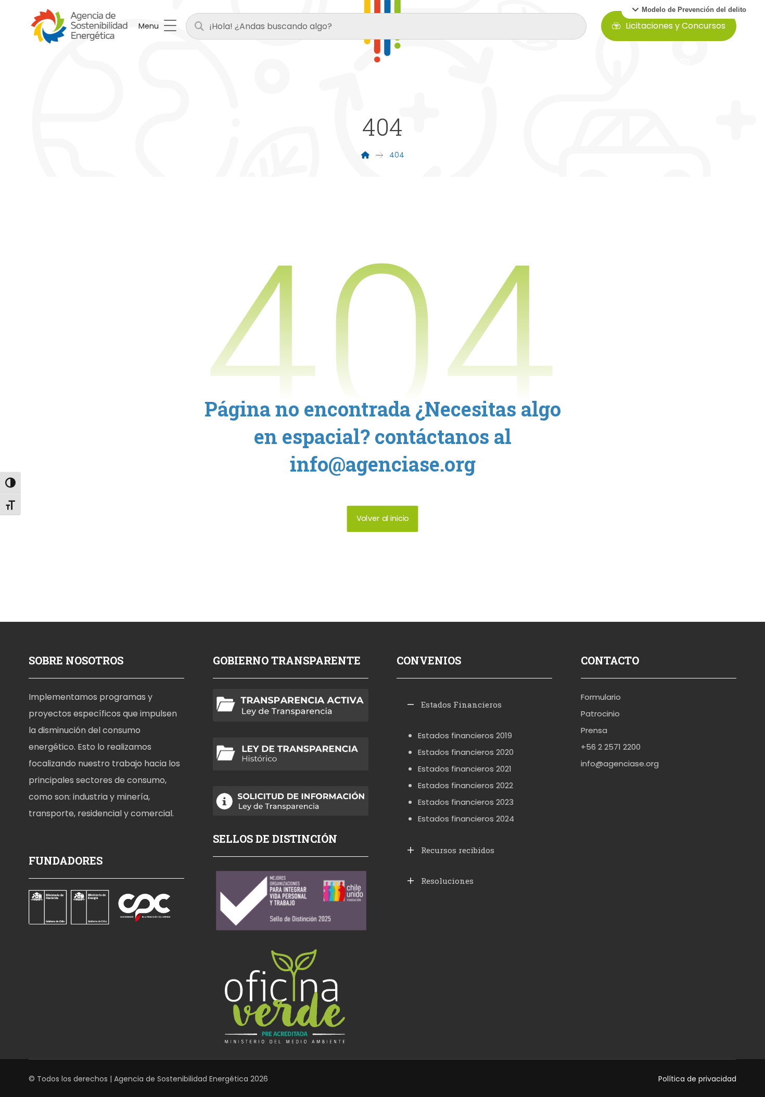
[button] (689, 9)
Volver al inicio (382, 518)
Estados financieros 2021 (465, 768)
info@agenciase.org (620, 763)
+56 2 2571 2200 (611, 746)
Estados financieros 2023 (466, 801)
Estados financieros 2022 (465, 785)
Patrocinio (600, 713)
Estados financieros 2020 (466, 752)
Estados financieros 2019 (465, 735)
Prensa (594, 730)
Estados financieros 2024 (466, 818)
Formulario (601, 696)
